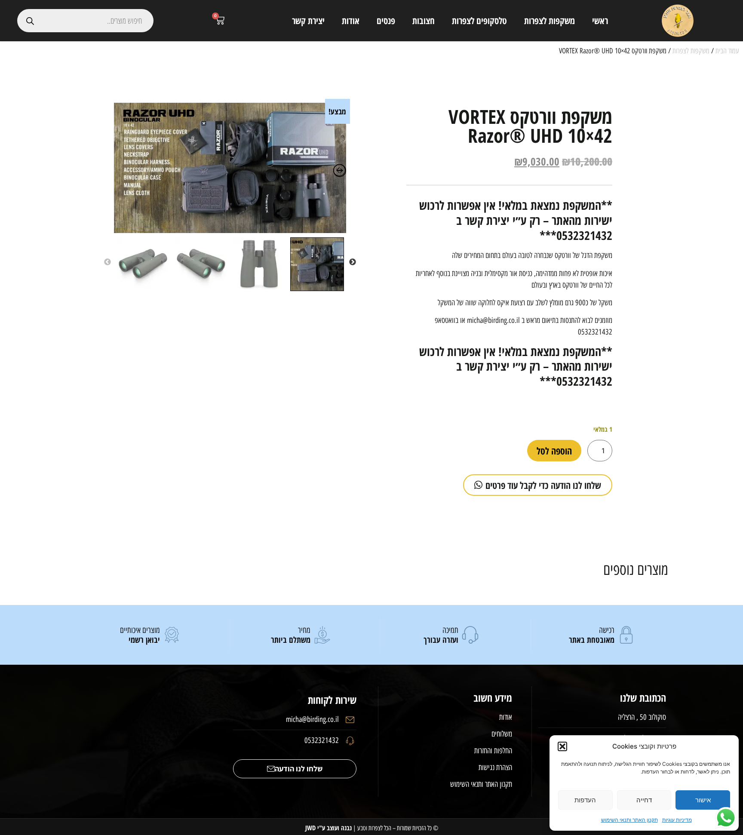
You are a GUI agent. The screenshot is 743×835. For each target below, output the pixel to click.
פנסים (386, 21)
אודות (350, 21)
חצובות (423, 21)
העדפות (585, 800)
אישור (703, 800)
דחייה (644, 800)
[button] (562, 746)
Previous (352, 262)
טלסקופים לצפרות (479, 21)
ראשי (600, 21)
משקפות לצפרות (549, 21)
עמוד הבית (727, 50)
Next (107, 262)
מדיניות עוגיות (677, 820)
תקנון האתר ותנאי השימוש (629, 820)
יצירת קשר (308, 21)
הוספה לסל (554, 450)
